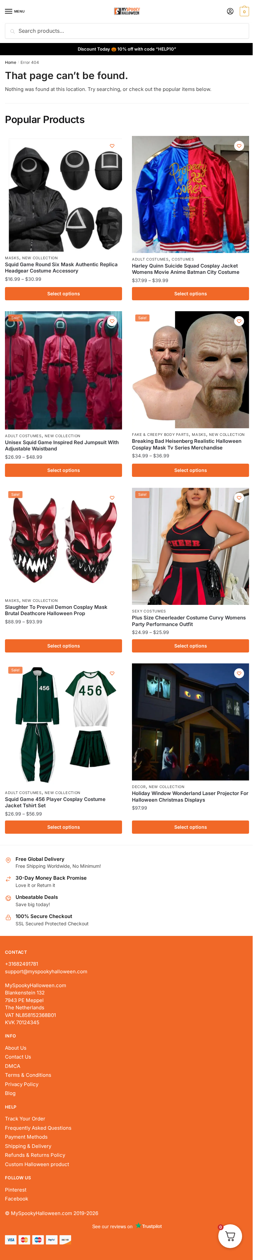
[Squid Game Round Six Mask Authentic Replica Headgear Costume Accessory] (63, 194)
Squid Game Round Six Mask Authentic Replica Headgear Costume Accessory (61, 267)
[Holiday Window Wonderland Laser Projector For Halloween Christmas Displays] (190, 721)
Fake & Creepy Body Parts (160, 434)
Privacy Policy (21, 1084)
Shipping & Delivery (28, 1146)
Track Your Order (25, 1118)
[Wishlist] (112, 146)
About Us (15, 1048)
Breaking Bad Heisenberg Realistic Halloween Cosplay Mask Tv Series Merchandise (186, 444)
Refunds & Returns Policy (35, 1155)
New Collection (40, 258)
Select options (63, 293)
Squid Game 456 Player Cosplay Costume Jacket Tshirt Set (55, 802)
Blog (10, 1093)
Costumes (183, 259)
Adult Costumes (150, 259)
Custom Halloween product (37, 1164)
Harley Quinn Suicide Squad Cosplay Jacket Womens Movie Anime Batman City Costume (185, 269)
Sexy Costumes (149, 611)
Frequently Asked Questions (38, 1128)
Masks (12, 258)
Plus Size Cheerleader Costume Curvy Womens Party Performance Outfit (189, 620)
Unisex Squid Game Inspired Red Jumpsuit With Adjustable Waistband (62, 445)
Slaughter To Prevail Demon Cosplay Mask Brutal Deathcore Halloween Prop (56, 610)
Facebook (16, 1199)
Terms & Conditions (28, 1075)
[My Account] (230, 11)
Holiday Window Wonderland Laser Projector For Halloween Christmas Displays (190, 796)
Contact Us (18, 1057)
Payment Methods (26, 1137)
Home (10, 62)
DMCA (12, 1066)
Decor (139, 786)
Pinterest (15, 1190)
